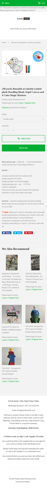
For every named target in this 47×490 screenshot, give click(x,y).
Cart (43, 3)
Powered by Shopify (23, 482)
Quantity (5, 126)
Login (20, 103)
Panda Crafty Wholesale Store (25, 479)
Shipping (5, 108)
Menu (7, 3)
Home (4, 42)
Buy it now (23, 148)
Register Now (30, 103)
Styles (4, 114)
